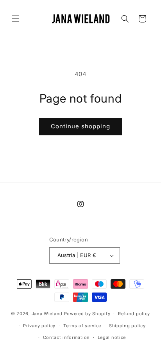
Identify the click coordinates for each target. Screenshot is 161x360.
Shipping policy (127, 325)
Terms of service (82, 325)
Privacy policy (39, 325)
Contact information (66, 337)
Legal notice (112, 337)
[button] (15, 18)
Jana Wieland (47, 313)
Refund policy (134, 313)
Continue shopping (80, 126)
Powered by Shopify (87, 313)
